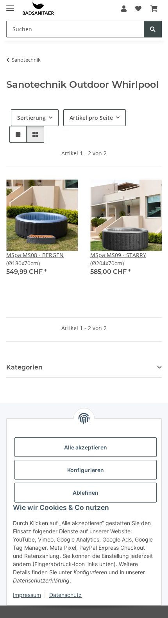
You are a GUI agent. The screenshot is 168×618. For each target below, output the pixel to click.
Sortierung (31, 117)
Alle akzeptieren (85, 447)
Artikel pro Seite (91, 117)
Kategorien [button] (24, 367)
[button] (124, 8)
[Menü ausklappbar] (10, 5)
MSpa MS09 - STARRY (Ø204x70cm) (118, 259)
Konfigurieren (85, 470)
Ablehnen (85, 492)
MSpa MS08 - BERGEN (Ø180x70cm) (35, 259)
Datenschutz (65, 594)
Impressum (27, 594)
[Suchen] (153, 29)
